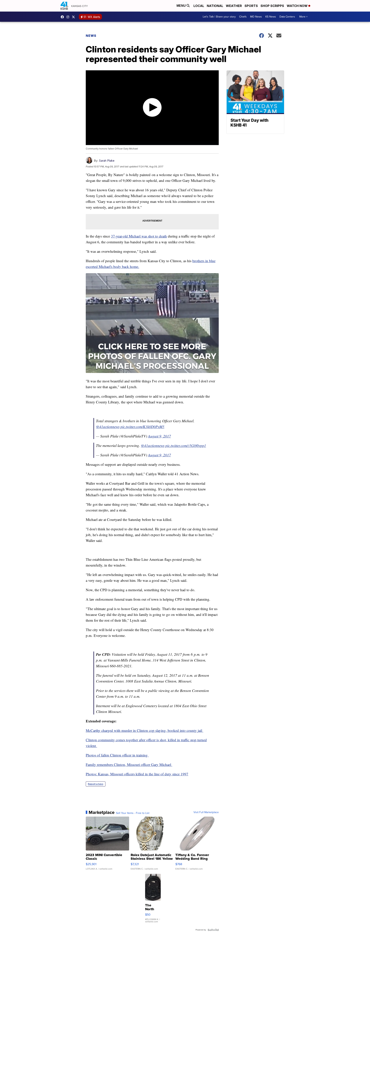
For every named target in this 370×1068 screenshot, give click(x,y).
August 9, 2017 (159, 436)
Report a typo (95, 784)
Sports (251, 6)
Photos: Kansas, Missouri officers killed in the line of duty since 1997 (137, 774)
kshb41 (63, 16)
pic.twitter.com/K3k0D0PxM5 (142, 426)
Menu (182, 5)
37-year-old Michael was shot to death (139, 236)
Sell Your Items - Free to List (132, 813)
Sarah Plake (106, 160)
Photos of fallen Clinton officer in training (117, 755)
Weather (234, 6)
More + (303, 17)
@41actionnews (107, 426)
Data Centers (287, 17)
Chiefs (243, 17)
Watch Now (297, 6)
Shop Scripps (272, 6)
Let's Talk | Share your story (219, 17)
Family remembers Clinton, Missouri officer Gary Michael (129, 764)
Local (198, 6)
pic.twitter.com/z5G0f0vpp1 (185, 445)
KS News (270, 17)
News (91, 36)
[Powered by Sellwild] (213, 930)
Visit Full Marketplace (206, 812)
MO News (256, 17)
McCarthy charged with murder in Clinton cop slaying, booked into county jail (144, 730)
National (215, 6)
